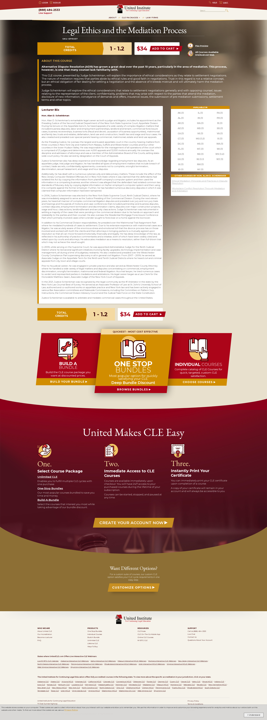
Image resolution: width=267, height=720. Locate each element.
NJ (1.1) (200, 159)
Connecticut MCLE (123, 681)
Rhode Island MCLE (195, 688)
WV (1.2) (219, 153)
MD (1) (200, 128)
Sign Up (57, 2)
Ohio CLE (120, 688)
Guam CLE (174, 681)
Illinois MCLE (207, 681)
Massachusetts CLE (106, 685)
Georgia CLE (163, 681)
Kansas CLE (51, 685)
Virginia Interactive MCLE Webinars (181, 664)
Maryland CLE (90, 685)
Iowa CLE (41, 685)
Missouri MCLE (163, 685)
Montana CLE (176, 685)
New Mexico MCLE (59, 688)
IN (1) (200, 117)
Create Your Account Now (131, 522)
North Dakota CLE (107, 688)
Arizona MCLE (67, 681)
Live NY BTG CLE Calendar (48, 661)
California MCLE (94, 681)
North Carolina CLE (90, 688)
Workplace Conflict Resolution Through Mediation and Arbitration (198, 189)
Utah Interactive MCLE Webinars (152, 664)
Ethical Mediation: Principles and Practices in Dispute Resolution (200, 182)
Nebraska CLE (189, 685)
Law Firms (152, 17)
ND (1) (200, 153)
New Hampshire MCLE (217, 685)
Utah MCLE (65, 691)
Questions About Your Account (200, 640)
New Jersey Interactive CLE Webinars (193, 661)
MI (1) (200, 133)
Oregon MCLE (148, 688)
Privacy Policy (71, 710)
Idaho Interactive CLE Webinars (103, 661)
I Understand (253, 715)
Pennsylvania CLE (163, 688)
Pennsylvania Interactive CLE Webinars (86, 664)
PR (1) (220, 117)
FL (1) (181, 148)
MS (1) (200, 143)
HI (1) (180, 164)
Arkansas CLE (80, 681)
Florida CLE (151, 681)
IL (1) (200, 112)
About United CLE (44, 631)
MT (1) (200, 148)
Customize (131, 587)
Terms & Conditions (195, 704)
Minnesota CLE (135, 685)
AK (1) (181, 112)
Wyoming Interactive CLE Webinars (85, 667)
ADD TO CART (164, 48)
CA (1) (181, 133)
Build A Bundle (93, 637)
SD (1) (220, 128)
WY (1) (219, 159)
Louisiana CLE (77, 685)
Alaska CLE (55, 681)
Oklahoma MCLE (133, 688)
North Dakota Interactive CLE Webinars (53, 664)
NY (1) (200, 169)
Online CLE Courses (145, 637)
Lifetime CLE (92, 643)
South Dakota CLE (212, 688)
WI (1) (220, 148)
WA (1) (219, 143)
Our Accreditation (44, 634)
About (113, 17)
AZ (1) (181, 128)
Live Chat (191, 634)
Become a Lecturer (44, 637)
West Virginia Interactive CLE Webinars (53, 667)
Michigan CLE (121, 685)
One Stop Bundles (94, 631)
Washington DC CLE (127, 691)
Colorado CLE (108, 681)
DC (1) (181, 143)
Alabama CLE (43, 681)
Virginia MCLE (94, 691)
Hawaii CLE (185, 681)
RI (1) (219, 123)
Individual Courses (94, 634)
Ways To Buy (92, 646)
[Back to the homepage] (133, 5)
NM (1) (200, 164)
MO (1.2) (200, 138)
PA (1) (220, 112)
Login (45, 2)
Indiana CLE (219, 681)
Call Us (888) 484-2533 (197, 631)
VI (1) (219, 138)
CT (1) (181, 138)
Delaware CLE (139, 681)
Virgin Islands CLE (79, 691)
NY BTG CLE (143, 640)
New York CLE (74, 688)
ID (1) (180, 169)
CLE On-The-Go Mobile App (149, 634)
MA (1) (200, 123)
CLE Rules (142, 631)
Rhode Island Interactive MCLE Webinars (120, 664)
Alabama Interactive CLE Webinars (75, 661)
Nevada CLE (202, 685)
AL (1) (181, 117)
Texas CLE (55, 691)
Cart (225, 3)
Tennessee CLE (43, 691)
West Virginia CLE (145, 691)
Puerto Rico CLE (178, 688)
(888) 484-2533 (49, 11)
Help (214, 2)
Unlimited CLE (93, 640)
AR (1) (181, 123)
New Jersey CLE (43, 688)
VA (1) (220, 133)
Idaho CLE (196, 681)
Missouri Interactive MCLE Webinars (132, 661)
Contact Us (192, 637)
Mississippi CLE (149, 685)
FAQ (39, 640)
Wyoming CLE (160, 691)
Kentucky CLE (64, 685)
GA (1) (181, 153)
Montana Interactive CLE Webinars (162, 661)
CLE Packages (130, 17)
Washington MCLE (109, 691)
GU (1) (181, 159)
